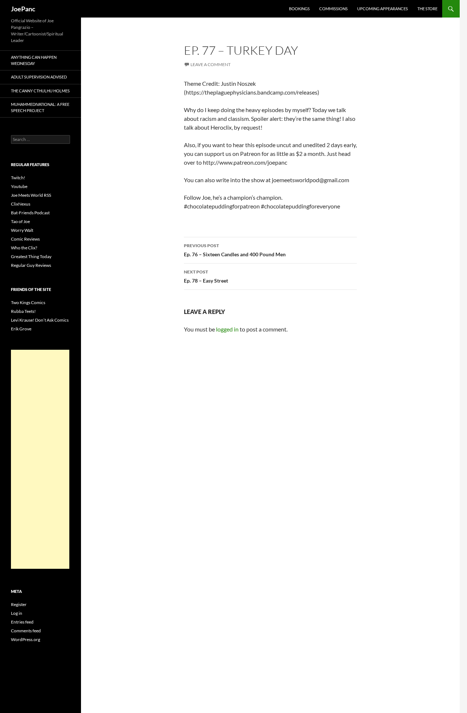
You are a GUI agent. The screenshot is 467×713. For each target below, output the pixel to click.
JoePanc (23, 9)
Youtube (19, 186)
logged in (227, 329)
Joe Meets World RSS (31, 195)
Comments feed (26, 630)
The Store (427, 8)
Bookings (299, 8)
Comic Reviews (25, 239)
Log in (16, 613)
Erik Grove (21, 328)
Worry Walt (22, 230)
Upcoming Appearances (382, 8)
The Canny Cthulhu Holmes (40, 90)
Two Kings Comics (28, 302)
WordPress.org (25, 639)
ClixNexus (20, 204)
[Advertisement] (40, 459)
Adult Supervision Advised (39, 76)
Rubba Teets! (23, 311)
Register (19, 604)
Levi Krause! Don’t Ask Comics (40, 320)
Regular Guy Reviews (31, 265)
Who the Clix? (24, 247)
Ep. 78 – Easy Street (206, 276)
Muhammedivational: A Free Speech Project (40, 107)
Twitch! (18, 177)
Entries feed (22, 622)
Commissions (333, 8)
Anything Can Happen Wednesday (34, 60)
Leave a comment (210, 64)
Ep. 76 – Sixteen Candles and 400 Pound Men (235, 250)
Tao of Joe (20, 221)
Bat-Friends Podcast (30, 212)
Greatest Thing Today (31, 256)
